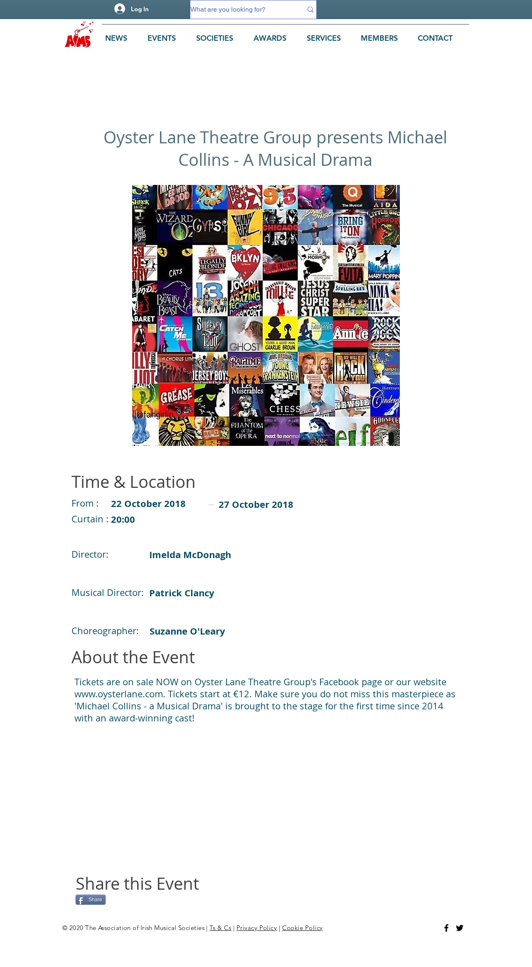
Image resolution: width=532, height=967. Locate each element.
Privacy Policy (256, 928)
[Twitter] (460, 928)
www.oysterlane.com (118, 694)
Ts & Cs (220, 928)
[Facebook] (446, 928)
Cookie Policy (302, 928)
